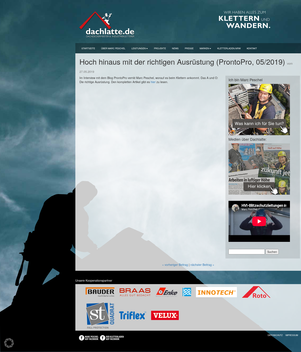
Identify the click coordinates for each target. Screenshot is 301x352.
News (175, 48)
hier (153, 82)
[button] (9, 343)
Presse (189, 48)
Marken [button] (204, 48)
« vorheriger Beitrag (175, 265)
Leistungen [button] (138, 48)
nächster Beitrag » (202, 265)
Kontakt (252, 48)
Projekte (160, 48)
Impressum (291, 335)
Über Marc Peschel (113, 48)
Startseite (88, 48)
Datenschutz (275, 335)
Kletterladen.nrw (229, 48)
